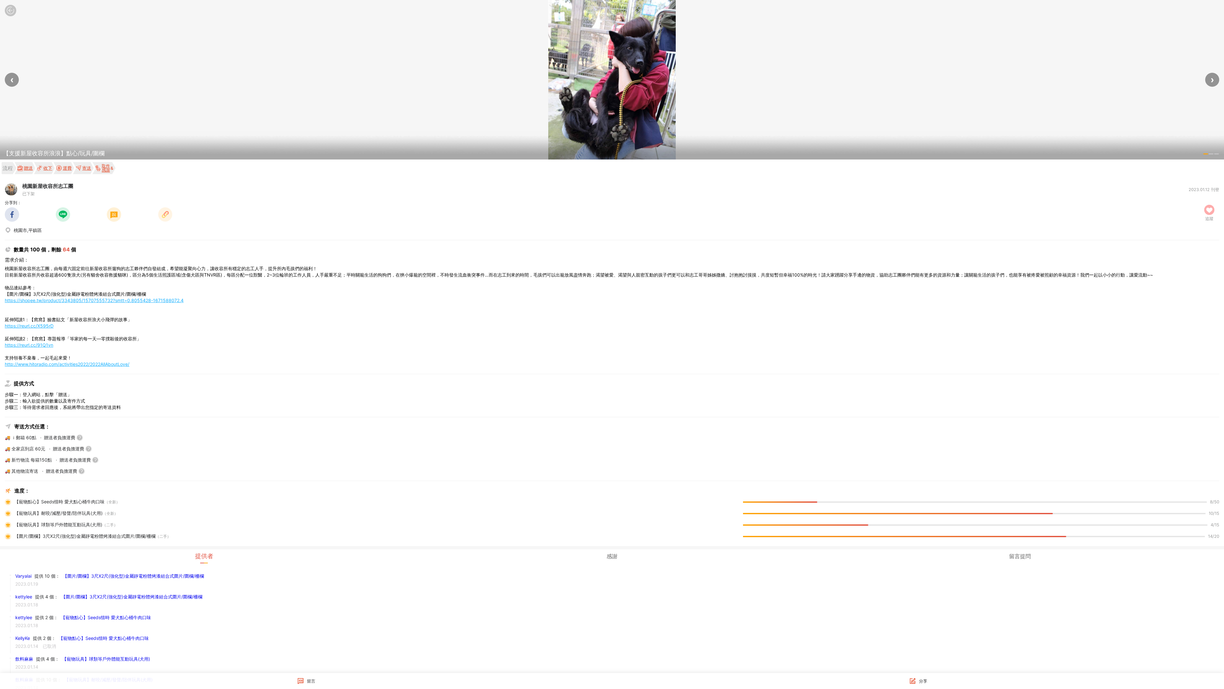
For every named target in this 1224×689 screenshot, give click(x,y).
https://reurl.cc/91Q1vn (29, 345)
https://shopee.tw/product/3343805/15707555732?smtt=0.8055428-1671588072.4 (94, 300)
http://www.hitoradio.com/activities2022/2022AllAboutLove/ (67, 364)
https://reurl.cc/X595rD (29, 326)
